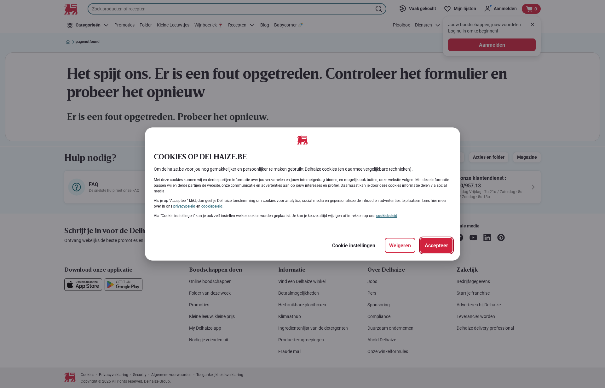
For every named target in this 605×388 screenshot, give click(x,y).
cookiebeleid (211, 206)
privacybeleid (184, 206)
